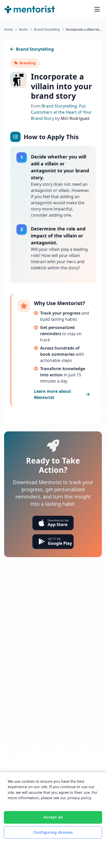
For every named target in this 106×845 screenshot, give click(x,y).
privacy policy (79, 797)
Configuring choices (53, 832)
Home (8, 30)
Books (23, 30)
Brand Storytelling (47, 30)
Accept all (53, 817)
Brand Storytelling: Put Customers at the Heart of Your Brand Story (61, 112)
